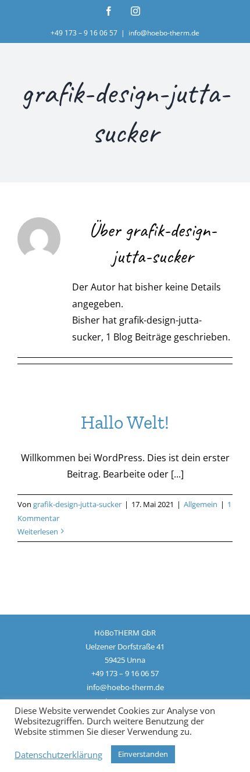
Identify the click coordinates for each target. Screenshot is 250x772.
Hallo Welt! (125, 422)
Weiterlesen (37, 531)
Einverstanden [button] (143, 754)
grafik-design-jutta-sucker (77, 504)
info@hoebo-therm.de (163, 33)
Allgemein (200, 504)
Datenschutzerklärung (58, 754)
